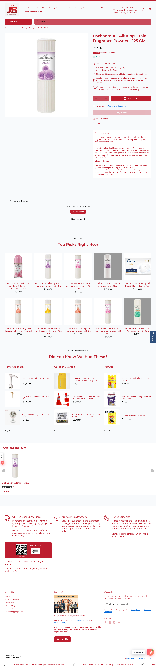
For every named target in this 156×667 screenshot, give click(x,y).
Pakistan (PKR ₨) (12, 657)
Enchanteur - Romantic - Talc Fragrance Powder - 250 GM (107, 331)
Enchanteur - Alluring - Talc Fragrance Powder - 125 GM (15, 483)
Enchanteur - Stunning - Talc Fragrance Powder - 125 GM (18, 329)
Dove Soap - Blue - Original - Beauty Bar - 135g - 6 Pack (137, 284)
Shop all (7, 431)
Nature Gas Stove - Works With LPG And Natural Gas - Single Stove (86, 415)
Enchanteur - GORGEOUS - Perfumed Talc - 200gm (137, 329)
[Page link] (28, 550)
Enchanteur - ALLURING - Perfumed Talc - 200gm (108, 284)
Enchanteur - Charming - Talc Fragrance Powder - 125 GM (48, 331)
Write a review (78, 211)
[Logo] (12, 9)
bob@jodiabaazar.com (127, 10)
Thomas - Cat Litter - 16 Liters (133, 416)
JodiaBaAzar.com (131, 658)
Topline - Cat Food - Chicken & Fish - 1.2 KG (136, 379)
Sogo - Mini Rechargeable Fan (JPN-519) (35, 415)
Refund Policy (10, 605)
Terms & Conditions (12, 599)
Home (7, 28)
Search (7, 596)
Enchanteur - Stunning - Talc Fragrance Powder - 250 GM (78, 329)
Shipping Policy (11, 608)
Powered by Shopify (144, 658)
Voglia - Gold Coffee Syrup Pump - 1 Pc (36, 397)
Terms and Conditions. (117, 106)
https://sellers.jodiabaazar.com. (66, 622)
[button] (150, 9)
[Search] (36, 22)
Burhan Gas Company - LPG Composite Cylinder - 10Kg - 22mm (85, 379)
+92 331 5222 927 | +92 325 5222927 (121, 7)
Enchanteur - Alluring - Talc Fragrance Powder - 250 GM (48, 284)
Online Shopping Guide (14, 611)
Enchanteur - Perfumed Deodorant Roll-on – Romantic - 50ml (18, 286)
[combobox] (92, 22)
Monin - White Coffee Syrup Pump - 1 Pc (36, 379)
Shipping (96, 52)
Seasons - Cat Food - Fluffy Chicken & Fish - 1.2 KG (136, 397)
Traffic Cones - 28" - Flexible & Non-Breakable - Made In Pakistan (86, 397)
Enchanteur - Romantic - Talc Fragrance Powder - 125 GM (78, 286)
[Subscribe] (148, 604)
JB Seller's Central (81, 620)
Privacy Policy (10, 602)
